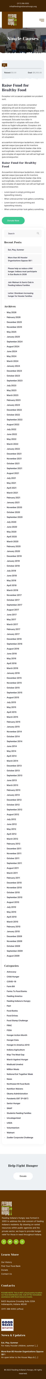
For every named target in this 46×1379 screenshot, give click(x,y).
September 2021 (14, 468)
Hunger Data (13, 1040)
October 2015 (13, 687)
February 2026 (13, 317)
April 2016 (11, 663)
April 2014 (12, 756)
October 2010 (13, 892)
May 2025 (11, 332)
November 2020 (14, 507)
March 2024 (12, 361)
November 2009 (14, 941)
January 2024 (13, 366)
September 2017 (14, 605)
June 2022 (12, 434)
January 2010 (13, 931)
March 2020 (12, 541)
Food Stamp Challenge (17, 1020)
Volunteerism (13, 1128)
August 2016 (13, 648)
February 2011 (13, 878)
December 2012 (14, 800)
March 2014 (12, 761)
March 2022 (12, 444)
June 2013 (12, 780)
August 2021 (13, 473)
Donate (4, 1270)
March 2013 (12, 785)
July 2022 (11, 429)
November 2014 (14, 731)
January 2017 (13, 634)
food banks (12, 1011)
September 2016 (14, 644)
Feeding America (14, 996)
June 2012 (12, 824)
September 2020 (15, 517)
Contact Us (6, 1274)
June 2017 (12, 614)
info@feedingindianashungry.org (23, 6)
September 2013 (14, 775)
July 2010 (11, 907)
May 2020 (11, 531)
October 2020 (13, 512)
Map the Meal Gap (15, 1054)
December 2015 (14, 678)
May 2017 (11, 619)
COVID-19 (11, 981)
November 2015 (14, 683)
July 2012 (11, 819)
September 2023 (14, 380)
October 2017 (13, 600)
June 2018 (12, 575)
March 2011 (12, 873)
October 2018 (13, 566)
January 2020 (13, 551)
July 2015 (11, 702)
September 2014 (14, 741)
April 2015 (11, 712)
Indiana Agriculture (16, 1050)
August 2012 (13, 814)
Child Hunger (13, 976)
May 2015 (11, 707)
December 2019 (14, 556)
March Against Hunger (17, 1059)
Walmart (10, 1132)
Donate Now (13, 220)
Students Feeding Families (19, 1113)
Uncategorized (14, 1118)
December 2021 (14, 453)
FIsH (9, 1006)
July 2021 (11, 478)
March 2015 (12, 717)
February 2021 (13, 497)
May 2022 (11, 439)
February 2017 (13, 629)
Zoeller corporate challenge (20, 1137)
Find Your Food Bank (10, 1266)
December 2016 (14, 639)
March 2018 (12, 590)
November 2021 (14, 458)
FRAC (9, 1025)
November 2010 (14, 887)
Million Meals (13, 1069)
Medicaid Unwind (15, 1064)
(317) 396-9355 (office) (12, 1309)
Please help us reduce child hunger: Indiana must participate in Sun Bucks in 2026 (22, 271)
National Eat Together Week (20, 1074)
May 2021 (11, 483)
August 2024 (13, 346)
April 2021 (11, 488)
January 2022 (13, 449)
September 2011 (14, 863)
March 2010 (12, 921)
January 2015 (13, 726)
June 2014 (12, 746)
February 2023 (13, 400)
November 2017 (14, 595)
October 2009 (13, 946)
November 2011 (14, 853)
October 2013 (13, 770)
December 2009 (14, 936)
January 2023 (13, 405)
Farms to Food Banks (17, 991)
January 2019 (13, 561)
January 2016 (13, 673)
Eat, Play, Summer (16, 250)
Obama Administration (17, 1093)
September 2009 (15, 951)
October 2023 (13, 375)
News (9, 1079)
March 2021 (12, 492)
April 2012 (11, 834)
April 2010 (12, 917)
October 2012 (13, 804)
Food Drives (12, 1015)
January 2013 (13, 795)
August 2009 (13, 956)
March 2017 (12, 624)
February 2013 (13, 790)
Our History (6, 1262)
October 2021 (13, 463)
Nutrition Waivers (15, 1089)
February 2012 (13, 843)
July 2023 (11, 385)
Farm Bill (11, 986)
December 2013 (14, 765)
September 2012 (14, 809)
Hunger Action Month (17, 1035)
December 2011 (14, 848)
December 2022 (14, 410)
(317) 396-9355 (23, 3)
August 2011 (13, 868)
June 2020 (12, 527)
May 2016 (11, 658)
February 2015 (13, 722)
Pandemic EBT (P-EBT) (17, 1098)
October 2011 (13, 858)
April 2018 (11, 585)
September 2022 (14, 419)
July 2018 (11, 570)
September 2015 (14, 692)
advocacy (11, 972)
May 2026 (11, 312)
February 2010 (13, 926)
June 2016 (12, 653)
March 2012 (12, 839)
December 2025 (14, 322)
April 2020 (12, 536)
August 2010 (13, 902)
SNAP (9, 1108)
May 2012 (11, 829)
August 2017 (13, 609)
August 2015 (13, 697)
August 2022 (13, 424)
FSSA (9, 1030)
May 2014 (11, 751)
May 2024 (11, 356)
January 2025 (13, 336)
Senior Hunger (13, 1103)
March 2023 (12, 395)
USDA (9, 1123)
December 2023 (14, 371)
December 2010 (14, 882)
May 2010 (11, 912)
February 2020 (14, 546)
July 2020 (11, 522)
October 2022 (13, 414)
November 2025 (14, 327)
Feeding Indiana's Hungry (18, 1001)
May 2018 (11, 580)
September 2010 (14, 897)
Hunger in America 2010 (18, 1045)
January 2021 (13, 502)
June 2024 (12, 351)
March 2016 (12, 668)
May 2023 (11, 390)
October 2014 (13, 736)
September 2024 (15, 341)
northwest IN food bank (18, 1084)
